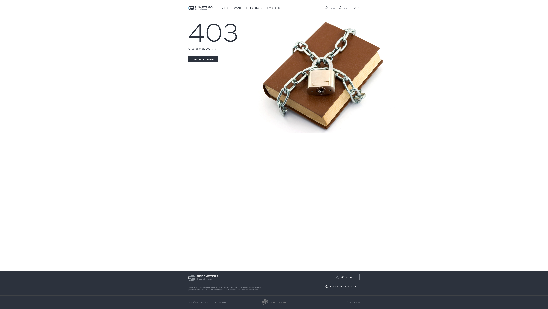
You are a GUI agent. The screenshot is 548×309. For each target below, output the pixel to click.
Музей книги (273, 7)
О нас (225, 7)
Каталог (237, 7)
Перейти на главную (203, 59)
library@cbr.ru (353, 302)
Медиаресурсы (254, 7)
